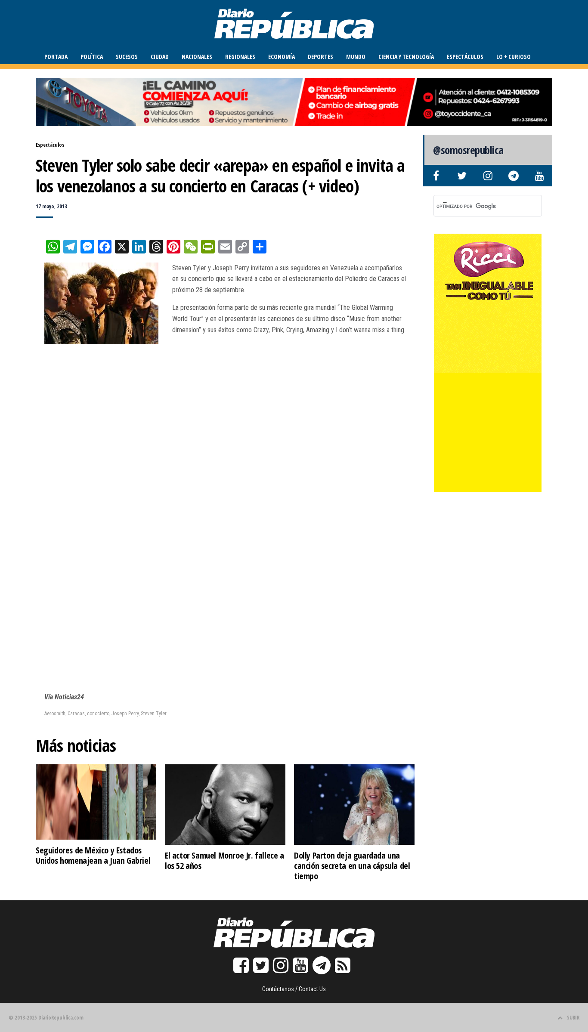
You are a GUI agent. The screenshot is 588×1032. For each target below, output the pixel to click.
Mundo (355, 57)
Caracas (76, 714)
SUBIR (573, 1017)
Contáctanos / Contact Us (294, 989)
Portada (56, 57)
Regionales (240, 57)
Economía (281, 57)
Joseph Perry (125, 714)
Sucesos (127, 57)
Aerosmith (54, 714)
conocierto (98, 714)
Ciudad (160, 57)
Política (91, 57)
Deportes (320, 57)
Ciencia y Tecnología (406, 57)
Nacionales (197, 57)
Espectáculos (465, 57)
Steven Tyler (154, 714)
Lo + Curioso (513, 57)
